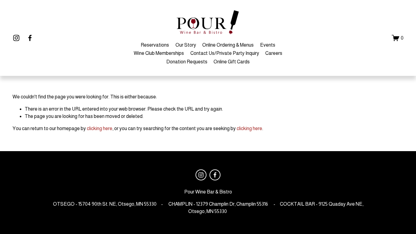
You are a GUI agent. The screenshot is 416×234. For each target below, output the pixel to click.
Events (267, 45)
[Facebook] (30, 38)
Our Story (185, 45)
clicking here (99, 128)
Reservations (155, 45)
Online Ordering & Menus (228, 45)
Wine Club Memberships (159, 53)
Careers (273, 53)
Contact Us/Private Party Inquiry (224, 53)
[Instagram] (16, 38)
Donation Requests (186, 61)
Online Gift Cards (231, 61)
